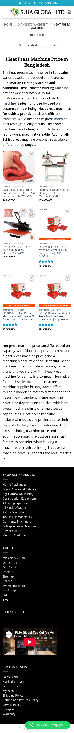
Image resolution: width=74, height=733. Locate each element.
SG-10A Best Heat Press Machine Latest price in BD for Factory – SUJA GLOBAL (19, 316)
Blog (6, 600)
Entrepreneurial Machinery (21, 526)
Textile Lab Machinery (17, 517)
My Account (10, 691)
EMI (5, 595)
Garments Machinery (33, 25)
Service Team (12, 686)
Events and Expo (14, 586)
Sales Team (10, 677)
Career (7, 581)
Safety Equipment (15, 512)
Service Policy (12, 705)
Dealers (8, 572)
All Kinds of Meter (14, 508)
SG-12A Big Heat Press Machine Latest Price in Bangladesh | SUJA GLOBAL (53, 251)
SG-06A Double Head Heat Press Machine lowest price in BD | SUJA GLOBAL (55, 316)
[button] (5, 12)
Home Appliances (14, 485)
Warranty (9, 714)
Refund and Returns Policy (20, 700)
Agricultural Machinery (18, 494)
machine (32, 72)
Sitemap (8, 577)
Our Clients (10, 567)
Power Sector (12, 531)
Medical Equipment (16, 535)
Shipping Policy (13, 695)
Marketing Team (14, 682)
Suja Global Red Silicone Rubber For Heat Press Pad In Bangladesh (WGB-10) (19, 193)
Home (8, 25)
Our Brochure (12, 563)
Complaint (10, 709)
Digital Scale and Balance (19, 489)
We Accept (10, 590)
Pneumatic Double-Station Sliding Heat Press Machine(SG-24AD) (54, 193)
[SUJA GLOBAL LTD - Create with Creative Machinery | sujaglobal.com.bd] (37, 12)
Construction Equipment (19, 498)
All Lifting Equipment (17, 503)
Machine (61, 88)
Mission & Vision (14, 558)
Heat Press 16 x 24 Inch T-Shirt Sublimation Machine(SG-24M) (18, 250)
